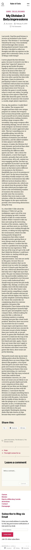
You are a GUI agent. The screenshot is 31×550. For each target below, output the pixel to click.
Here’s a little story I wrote (11, 499)
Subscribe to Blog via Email (13, 515)
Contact (5, 504)
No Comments (16, 26)
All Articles (6, 501)
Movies (4, 497)
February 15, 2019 (21, 24)
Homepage (6, 506)
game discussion (9, 439)
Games (8, 11)
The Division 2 (19, 439)
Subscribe (7, 534)
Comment (23, 483)
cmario (10, 24)
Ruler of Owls (15, 4)
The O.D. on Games (18, 11)
